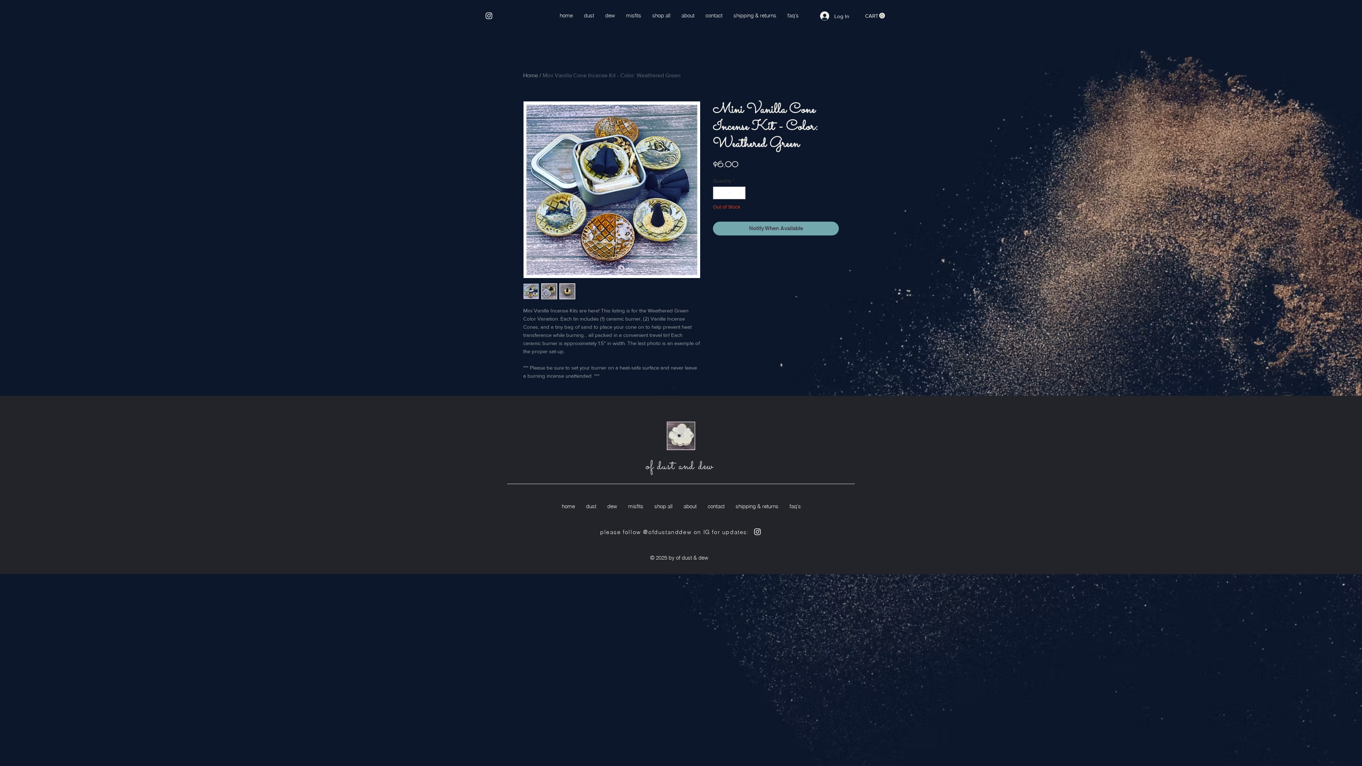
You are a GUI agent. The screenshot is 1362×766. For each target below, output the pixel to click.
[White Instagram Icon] (757, 531)
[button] (875, 16)
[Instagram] (489, 15)
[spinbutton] (729, 193)
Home (530, 75)
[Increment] (740, 193)
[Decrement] (718, 193)
